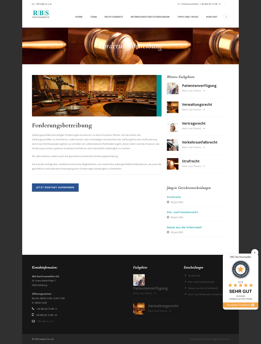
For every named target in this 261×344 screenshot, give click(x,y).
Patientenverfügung (199, 85)
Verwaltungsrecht (197, 104)
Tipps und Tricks (187, 16)
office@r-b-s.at (43, 4)
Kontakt (212, 16)
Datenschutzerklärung (203, 339)
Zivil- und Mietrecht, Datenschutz (207, 294)
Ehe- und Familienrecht (182, 212)
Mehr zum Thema (191, 90)
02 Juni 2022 (177, 202)
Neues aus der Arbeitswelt (184, 227)
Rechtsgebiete (114, 16)
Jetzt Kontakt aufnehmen (55, 187)
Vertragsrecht (194, 123)
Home (78, 16)
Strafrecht (191, 161)
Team (93, 16)
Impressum (223, 339)
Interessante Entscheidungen (150, 16)
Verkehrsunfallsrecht (200, 142)
